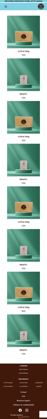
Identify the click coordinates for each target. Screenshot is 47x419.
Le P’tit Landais (8, 382)
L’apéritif (38, 386)
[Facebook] (20, 410)
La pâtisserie (39, 382)
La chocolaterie (8, 386)
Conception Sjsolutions (16, 415)
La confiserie (24, 386)
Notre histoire (23, 369)
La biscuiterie (23, 382)
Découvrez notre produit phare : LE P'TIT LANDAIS (23, 1)
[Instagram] (27, 410)
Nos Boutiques (23, 373)
